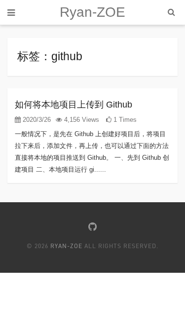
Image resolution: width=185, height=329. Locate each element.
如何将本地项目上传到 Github (73, 105)
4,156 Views (80, 119)
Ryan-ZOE (92, 12)
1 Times (124, 119)
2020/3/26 (36, 119)
